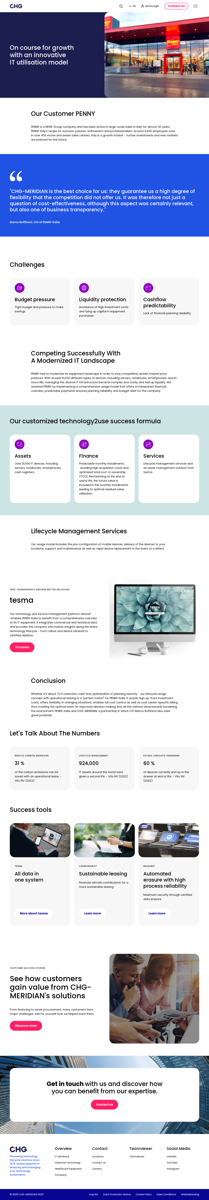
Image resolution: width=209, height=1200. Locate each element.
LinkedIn (171, 1156)
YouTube (172, 1162)
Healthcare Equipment (68, 1169)
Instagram (173, 1169)
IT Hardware (62, 1156)
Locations (98, 1156)
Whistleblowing (190, 1194)
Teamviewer (136, 1156)
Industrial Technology (68, 1162)
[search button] (121, 6)
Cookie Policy (144, 1194)
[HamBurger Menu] (195, 6)
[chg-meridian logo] (16, 6)
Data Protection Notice (117, 1194)
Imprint (93, 1194)
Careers (97, 1169)
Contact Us (99, 1162)
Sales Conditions (166, 1194)
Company (61, 1175)
